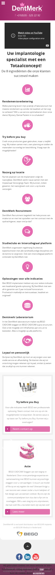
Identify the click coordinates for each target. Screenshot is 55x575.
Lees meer (19, 511)
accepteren (38, 573)
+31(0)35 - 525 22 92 (28, 15)
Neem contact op (23, 429)
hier (42, 569)
